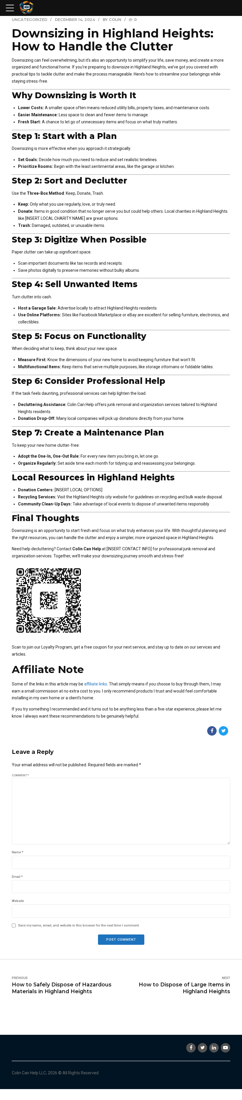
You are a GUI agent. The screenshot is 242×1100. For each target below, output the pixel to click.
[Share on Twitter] (223, 731)
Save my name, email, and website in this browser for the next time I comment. (79, 925)
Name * (17, 852)
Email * (17, 877)
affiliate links (95, 684)
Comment (20, 775)
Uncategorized (29, 19)
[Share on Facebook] (212, 731)
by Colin (112, 19)
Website (18, 901)
